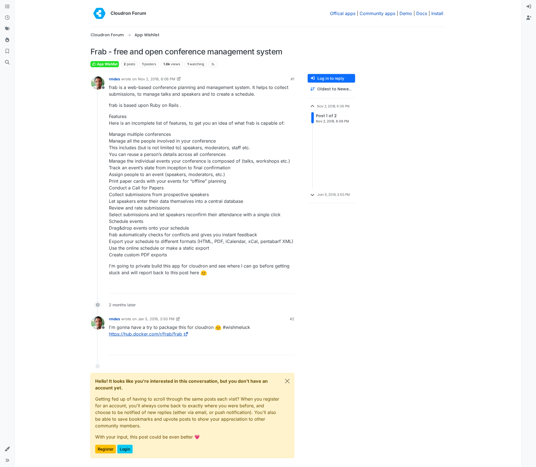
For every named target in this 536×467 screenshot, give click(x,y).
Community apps (377, 13)
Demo (405, 13)
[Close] (287, 381)
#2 (292, 319)
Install (437, 13)
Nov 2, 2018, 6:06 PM (156, 79)
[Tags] (7, 29)
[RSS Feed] (213, 64)
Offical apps (342, 13)
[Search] (7, 62)
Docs (421, 13)
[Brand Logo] (99, 13)
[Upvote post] (281, 287)
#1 (292, 79)
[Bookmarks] (7, 51)
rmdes (114, 79)
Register (105, 449)
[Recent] (7, 17)
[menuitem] (529, 6)
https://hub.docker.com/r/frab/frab (145, 334)
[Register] (529, 17)
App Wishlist (107, 64)
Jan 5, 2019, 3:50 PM (156, 319)
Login (125, 449)
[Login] (529, 6)
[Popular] (7, 40)
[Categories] (7, 6)
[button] (7, 449)
